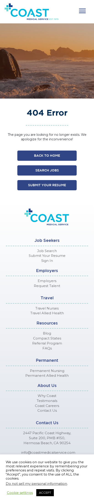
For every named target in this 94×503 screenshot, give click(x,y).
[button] (82, 11)
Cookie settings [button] (20, 493)
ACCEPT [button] (45, 492)
